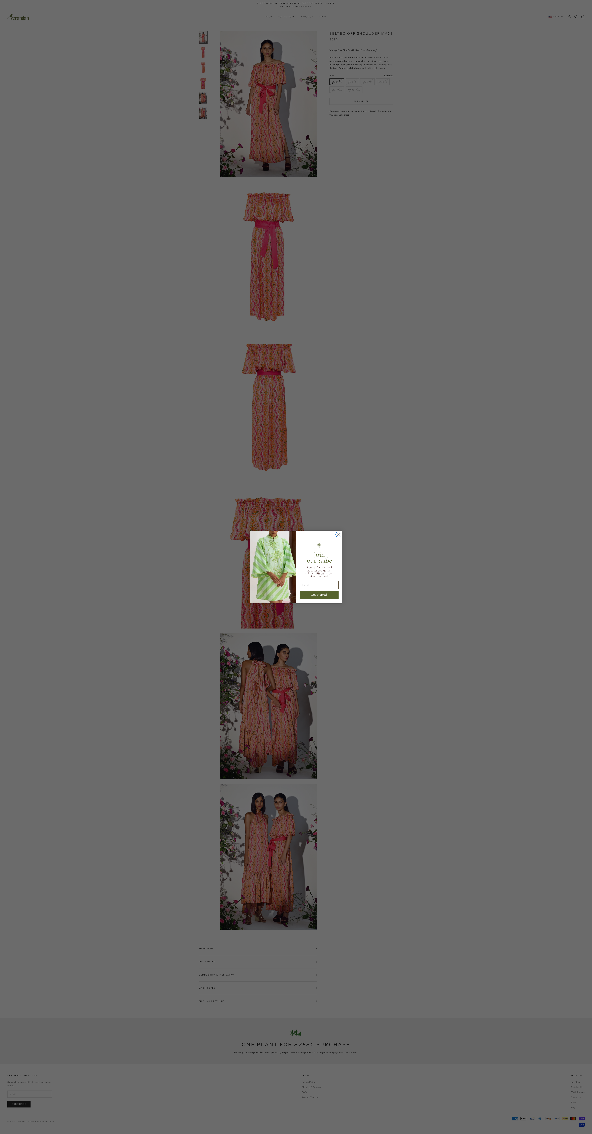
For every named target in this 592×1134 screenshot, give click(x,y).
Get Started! (319, 594)
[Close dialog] (338, 534)
